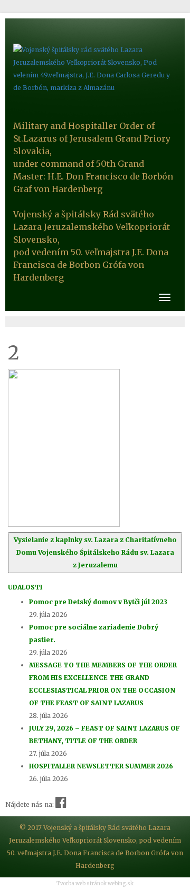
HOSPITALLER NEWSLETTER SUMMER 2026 (101, 766)
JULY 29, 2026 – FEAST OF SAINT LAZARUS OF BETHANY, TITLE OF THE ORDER (104, 734)
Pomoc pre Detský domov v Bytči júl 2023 (98, 602)
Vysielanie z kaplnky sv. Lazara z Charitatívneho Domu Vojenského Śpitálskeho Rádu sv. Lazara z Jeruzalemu (95, 552)
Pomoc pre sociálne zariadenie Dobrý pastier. (93, 633)
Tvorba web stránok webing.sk (95, 884)
